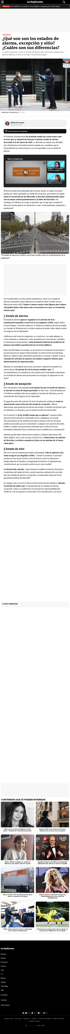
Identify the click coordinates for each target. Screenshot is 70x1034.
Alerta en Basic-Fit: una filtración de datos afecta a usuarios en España (17, 895)
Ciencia (3, 966)
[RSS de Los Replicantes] (23, 1013)
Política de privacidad (45, 1018)
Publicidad (26, 1018)
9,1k (41, 1013)
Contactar (34, 1018)
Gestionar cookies (34, 1021)
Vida (2, 990)
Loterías (4, 1000)
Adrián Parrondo (17, 122)
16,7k (35, 1013)
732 (46, 1013)
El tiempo (4, 995)
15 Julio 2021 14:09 (16, 124)
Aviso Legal (18, 1018)
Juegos (3, 982)
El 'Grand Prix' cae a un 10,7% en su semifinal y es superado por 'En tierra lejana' (35, 6)
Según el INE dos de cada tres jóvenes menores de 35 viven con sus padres (52, 830)
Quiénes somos (8, 1018)
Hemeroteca (5, 1005)
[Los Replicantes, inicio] (35, 2)
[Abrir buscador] (64, 2)
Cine (2, 970)
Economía (4, 962)
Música (3, 978)
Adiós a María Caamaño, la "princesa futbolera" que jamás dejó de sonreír (17, 862)
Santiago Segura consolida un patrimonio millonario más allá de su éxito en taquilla (52, 862)
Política (3, 958)
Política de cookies (58, 1018)
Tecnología (4, 986)
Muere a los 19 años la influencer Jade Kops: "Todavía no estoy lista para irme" (17, 830)
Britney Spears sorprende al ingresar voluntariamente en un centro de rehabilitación (52, 896)
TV (2, 974)
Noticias (3, 954)
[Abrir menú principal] (2, 2)
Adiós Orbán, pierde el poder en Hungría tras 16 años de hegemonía (17, 930)
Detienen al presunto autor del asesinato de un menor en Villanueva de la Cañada (52, 930)
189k (28, 1013)
